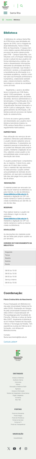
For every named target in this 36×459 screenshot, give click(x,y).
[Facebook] (20, 448)
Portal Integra (18, 415)
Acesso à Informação (18, 391)
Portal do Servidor (18, 420)
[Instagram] (26, 448)
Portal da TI (18, 422)
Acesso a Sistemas (18, 378)
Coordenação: (13, 293)
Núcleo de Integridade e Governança (18, 393)
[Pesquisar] (21, 5)
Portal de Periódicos (18, 418)
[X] (9, 448)
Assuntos (9, 19)
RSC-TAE (18, 400)
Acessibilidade (18, 438)
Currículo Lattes (10, 342)
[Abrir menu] (5, 13)
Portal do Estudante (18, 413)
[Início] (5, 9)
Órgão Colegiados (18, 395)
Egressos (18, 389)
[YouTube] (14, 448)
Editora (18, 384)
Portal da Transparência (18, 424)
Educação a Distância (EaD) (18, 386)
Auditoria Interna (18, 380)
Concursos (18, 382)
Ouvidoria (18, 397)
